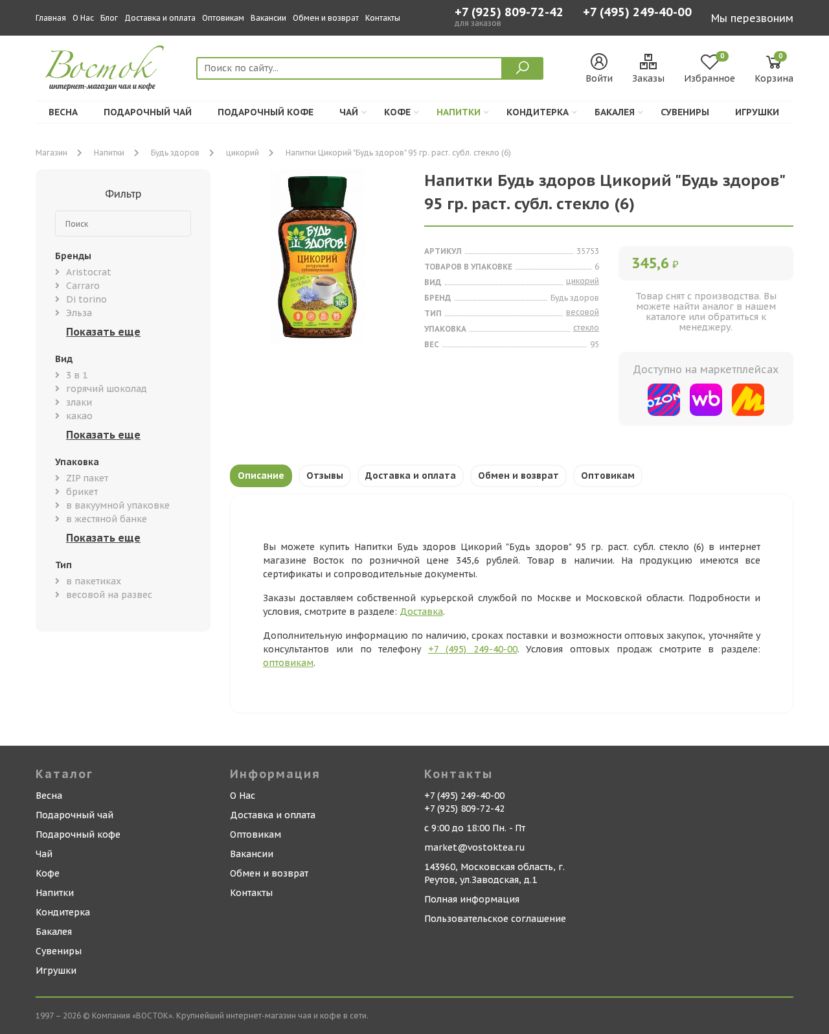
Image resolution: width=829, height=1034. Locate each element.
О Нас (83, 18)
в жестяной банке (106, 518)
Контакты (382, 18)
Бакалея (615, 112)
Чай (348, 112)
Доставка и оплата (160, 18)
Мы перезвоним (752, 18)
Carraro (83, 285)
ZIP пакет (87, 478)
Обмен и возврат (326, 18)
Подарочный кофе (265, 112)
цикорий (242, 152)
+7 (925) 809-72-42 (509, 12)
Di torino (86, 299)
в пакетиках (93, 581)
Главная (51, 18)
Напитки (459, 112)
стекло (586, 327)
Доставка (421, 611)
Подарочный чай (148, 112)
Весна (63, 112)
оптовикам (288, 663)
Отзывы (324, 475)
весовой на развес (109, 594)
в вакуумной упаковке (118, 505)
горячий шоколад (106, 388)
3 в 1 (76, 375)
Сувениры (685, 112)
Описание (261, 475)
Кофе (397, 112)
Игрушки (757, 112)
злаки (79, 402)
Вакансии (268, 18)
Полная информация (471, 899)
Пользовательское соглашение (495, 919)
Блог (109, 18)
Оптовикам (223, 18)
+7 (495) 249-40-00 (637, 13)
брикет (82, 491)
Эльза (79, 312)
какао (79, 415)
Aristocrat (88, 272)
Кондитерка (537, 112)
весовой (582, 312)
